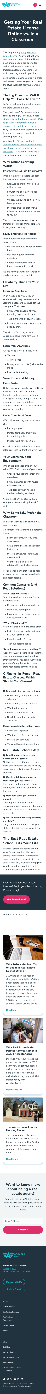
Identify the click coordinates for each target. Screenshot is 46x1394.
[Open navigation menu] (41, 5)
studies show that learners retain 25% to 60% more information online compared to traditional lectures (23, 123)
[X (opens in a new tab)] (12, 1379)
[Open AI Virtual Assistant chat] (35, 5)
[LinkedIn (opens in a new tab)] (23, 1379)
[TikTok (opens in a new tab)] (5, 1379)
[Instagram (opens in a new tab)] (8, 1379)
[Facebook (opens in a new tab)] (19, 1379)
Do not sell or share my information (12, 1369)
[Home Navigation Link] (13, 5)
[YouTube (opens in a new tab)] (15, 1379)
